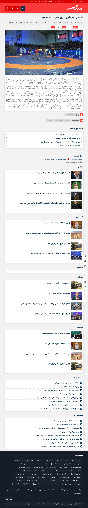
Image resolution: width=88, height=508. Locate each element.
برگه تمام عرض (77, 490)
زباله (45, 464)
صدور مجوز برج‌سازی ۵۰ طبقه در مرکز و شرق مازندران (50, 253)
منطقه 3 (41, 477)
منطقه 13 (77, 481)
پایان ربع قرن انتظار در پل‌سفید (70, 145)
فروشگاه (66, 493)
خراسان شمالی (66, 464)
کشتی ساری (58, 120)
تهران (78, 464)
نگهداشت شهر (32, 481)
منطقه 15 (65, 481)
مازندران (49, 120)
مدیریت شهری (64, 477)
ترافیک (18, 461)
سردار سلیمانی (76, 467)
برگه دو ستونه (64, 490)
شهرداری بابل (38, 467)
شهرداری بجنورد (24, 467)
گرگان (25, 484)
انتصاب (49, 461)
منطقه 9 (30, 477)
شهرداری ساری (46, 471)
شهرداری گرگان (46, 474)
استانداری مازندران (62, 461)
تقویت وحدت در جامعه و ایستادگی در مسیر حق (52, 183)
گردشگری (35, 484)
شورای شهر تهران (19, 474)
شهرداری (63, 467)
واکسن (20, 481)
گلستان (15, 484)
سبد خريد (8, 490)
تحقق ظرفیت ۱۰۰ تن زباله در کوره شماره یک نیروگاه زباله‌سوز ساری (45, 303)
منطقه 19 (54, 481)
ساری (23, 464)
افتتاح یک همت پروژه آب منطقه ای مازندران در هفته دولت (59, 408)
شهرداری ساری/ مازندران (30, 471)
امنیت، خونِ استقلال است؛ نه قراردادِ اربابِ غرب (52, 172)
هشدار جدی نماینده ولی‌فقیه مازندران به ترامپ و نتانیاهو (48, 193)
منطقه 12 (19, 477)
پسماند (55, 484)
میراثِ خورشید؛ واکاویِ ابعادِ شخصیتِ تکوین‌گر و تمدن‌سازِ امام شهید (45, 203)
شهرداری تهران (75, 471)
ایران (39, 461)
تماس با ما (31, 490)
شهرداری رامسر (61, 471)
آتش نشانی (76, 461)
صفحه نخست (77, 493)
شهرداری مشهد (60, 474)
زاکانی (54, 464)
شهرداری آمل (51, 467)
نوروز (43, 481)
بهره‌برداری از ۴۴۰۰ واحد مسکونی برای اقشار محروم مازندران (60, 142)
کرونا (45, 484)
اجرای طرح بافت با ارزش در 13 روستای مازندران (52, 313)
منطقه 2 (51, 477)
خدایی (67, 120)
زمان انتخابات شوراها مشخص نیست (68, 138)
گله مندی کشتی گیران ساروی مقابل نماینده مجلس (62, 17)
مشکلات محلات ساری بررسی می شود (67, 134)
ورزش (78, 484)
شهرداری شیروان (75, 474)
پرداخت (54, 490)
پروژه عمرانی (66, 484)
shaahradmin (70, 115)
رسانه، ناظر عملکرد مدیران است (58, 293)
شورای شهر (33, 474)
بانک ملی (29, 461)
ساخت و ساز (34, 464)
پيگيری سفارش (43, 490)
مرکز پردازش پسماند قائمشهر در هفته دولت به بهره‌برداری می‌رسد (57, 397)
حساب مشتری (20, 490)
